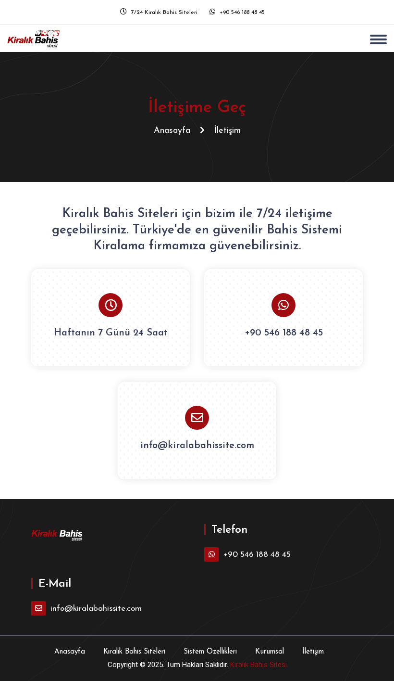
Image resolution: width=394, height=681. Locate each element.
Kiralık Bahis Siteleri (134, 651)
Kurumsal (269, 651)
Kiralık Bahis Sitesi (258, 664)
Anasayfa (172, 131)
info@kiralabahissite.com (197, 445)
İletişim (313, 651)
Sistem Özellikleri (210, 651)
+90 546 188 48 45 (241, 12)
